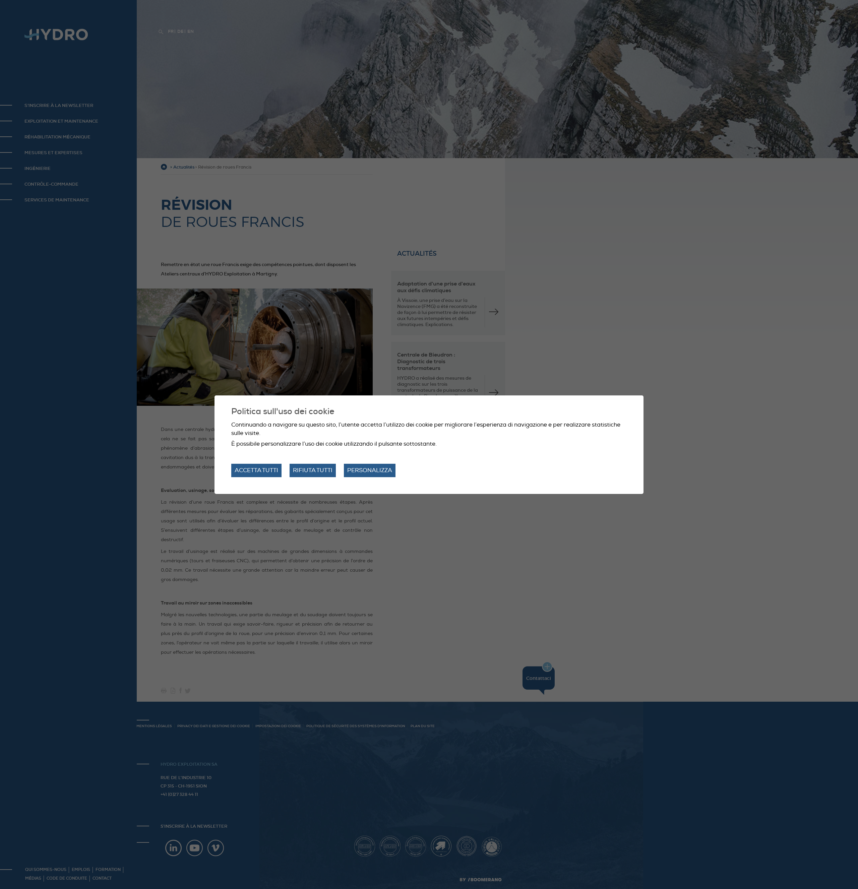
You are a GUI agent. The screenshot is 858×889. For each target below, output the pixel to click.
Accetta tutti (256, 470)
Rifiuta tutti (312, 470)
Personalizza (369, 470)
